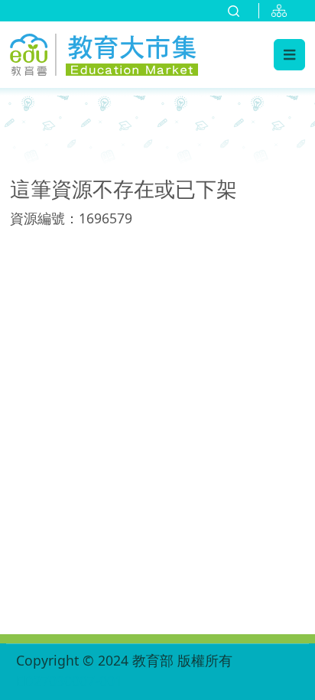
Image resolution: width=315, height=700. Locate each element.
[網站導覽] (282, 10)
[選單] (289, 54)
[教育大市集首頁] (104, 52)
